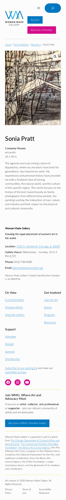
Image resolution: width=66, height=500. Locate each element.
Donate (9, 344)
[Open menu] (39, 8)
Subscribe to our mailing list (21, 368)
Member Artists (14, 307)
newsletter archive (15, 372)
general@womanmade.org (28, 268)
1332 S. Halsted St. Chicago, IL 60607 (38, 246)
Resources (50, 322)
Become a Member (42, 30)
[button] (55, 57)
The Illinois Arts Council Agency (34, 447)
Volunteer (10, 336)
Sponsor (10, 351)
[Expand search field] (53, 8)
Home (8, 45)
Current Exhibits (14, 300)
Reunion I (36, 45)
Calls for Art (51, 300)
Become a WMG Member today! (27, 423)
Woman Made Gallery (17, 228)
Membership (12, 359)
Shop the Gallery (14, 314)
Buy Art (35, 20)
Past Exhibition (21, 45)
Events (48, 307)
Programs (49, 314)
